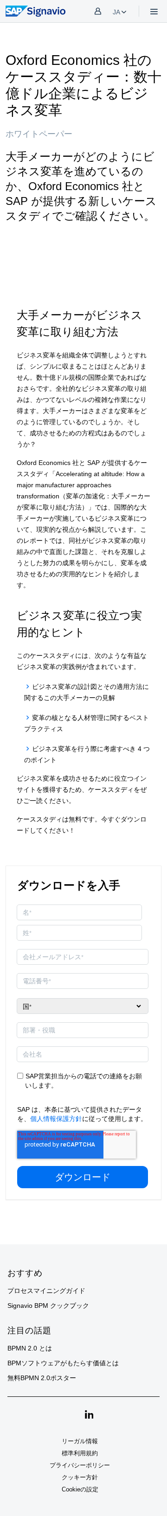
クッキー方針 (80, 1477)
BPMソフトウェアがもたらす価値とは (63, 1363)
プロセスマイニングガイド (46, 1290)
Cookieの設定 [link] (80, 1489)
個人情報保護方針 (56, 1118)
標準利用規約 (80, 1453)
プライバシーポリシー (80, 1465)
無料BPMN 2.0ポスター (41, 1378)
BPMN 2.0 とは (29, 1348)
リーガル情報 (80, 1441)
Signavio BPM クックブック (48, 1305)
